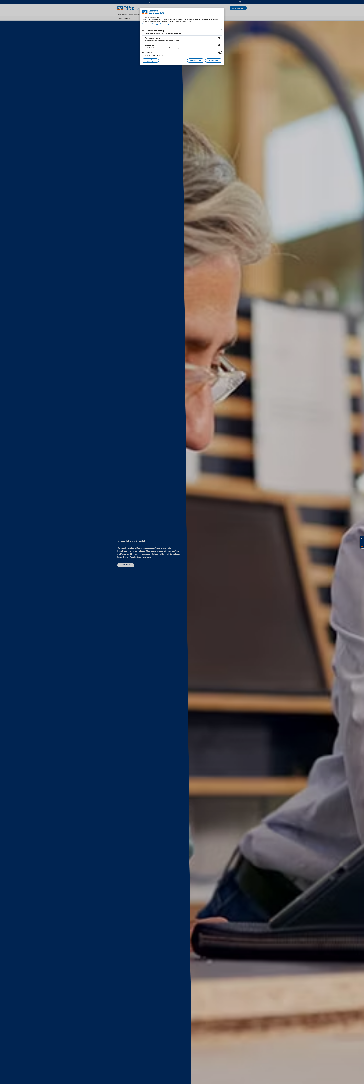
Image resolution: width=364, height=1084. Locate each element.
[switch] (220, 38)
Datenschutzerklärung (149, 24)
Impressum (164, 24)
